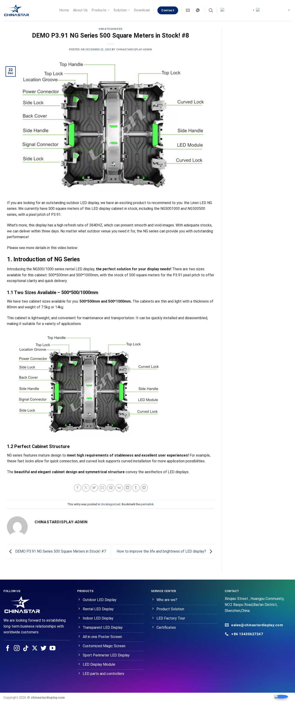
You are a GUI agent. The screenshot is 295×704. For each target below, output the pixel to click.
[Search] (211, 10)
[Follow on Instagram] (17, 648)
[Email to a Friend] (102, 488)
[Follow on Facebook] (8, 648)
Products (99, 10)
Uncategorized (110, 28)
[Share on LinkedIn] (127, 488)
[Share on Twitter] (94, 488)
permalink (147, 504)
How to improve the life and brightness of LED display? (162, 551)
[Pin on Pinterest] (111, 488)
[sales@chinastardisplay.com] (188, 10)
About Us (80, 10)
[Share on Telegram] (144, 488)
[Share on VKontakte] (119, 488)
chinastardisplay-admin (134, 49)
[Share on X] (86, 488)
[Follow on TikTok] (26, 648)
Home (64, 10)
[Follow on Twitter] (44, 648)
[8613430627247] (198, 10)
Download (142, 10)
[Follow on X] (35, 648)
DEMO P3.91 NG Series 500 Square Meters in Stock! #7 (60, 551)
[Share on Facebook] (77, 488)
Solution (120, 10)
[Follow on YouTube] (53, 648)
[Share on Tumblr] (136, 488)
